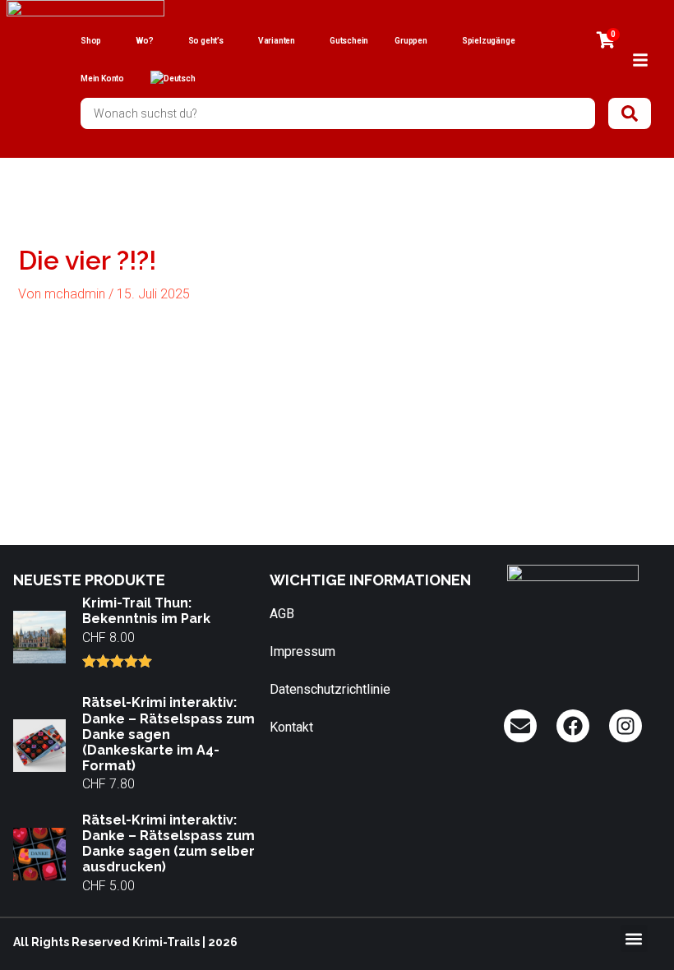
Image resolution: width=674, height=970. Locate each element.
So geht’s (206, 40)
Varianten (276, 40)
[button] (634, 938)
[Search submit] (629, 113)
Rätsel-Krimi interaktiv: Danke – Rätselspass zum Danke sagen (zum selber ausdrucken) (168, 843)
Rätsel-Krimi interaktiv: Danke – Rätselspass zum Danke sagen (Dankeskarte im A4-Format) (168, 734)
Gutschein (349, 40)
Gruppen (411, 40)
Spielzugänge (488, 40)
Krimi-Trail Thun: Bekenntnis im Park (146, 610)
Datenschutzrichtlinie (330, 689)
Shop (91, 40)
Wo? (144, 40)
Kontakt (291, 727)
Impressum (302, 651)
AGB (282, 613)
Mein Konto (102, 78)
